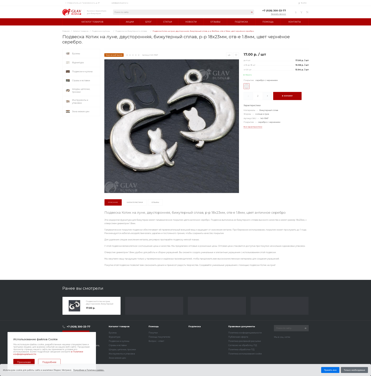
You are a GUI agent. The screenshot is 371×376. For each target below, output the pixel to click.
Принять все (330, 370)
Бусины (113, 332)
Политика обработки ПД (241, 349)
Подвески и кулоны (119, 341)
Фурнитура (114, 337)
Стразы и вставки (118, 345)
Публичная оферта (238, 337)
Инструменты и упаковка (122, 353)
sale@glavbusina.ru (120, 3)
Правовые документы (241, 326)
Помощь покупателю (159, 337)
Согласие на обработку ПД (242, 345)
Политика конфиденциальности (245, 332)
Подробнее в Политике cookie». (88, 370)
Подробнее (49, 362)
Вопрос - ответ (156, 341)
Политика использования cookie (245, 353)
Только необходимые (354, 370)
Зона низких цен (117, 358)
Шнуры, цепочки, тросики (122, 349)
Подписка (194, 326)
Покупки (153, 332)
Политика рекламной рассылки (244, 341)
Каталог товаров (119, 326)
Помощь (154, 326)
